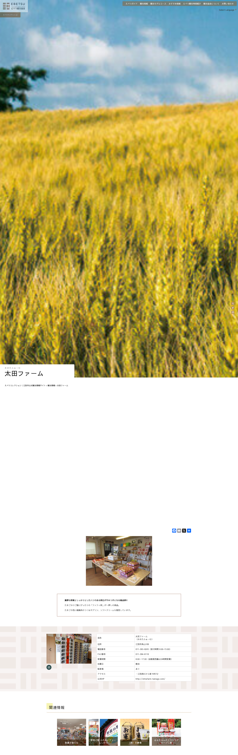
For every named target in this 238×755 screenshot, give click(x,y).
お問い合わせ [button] (228, 3)
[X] (184, 531)
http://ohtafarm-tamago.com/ (150, 678)
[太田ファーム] (119, 561)
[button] (49, 649)
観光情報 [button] (144, 3)
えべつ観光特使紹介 (192, 3)
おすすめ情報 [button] (175, 3)
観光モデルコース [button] (158, 3)
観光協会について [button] (211, 3)
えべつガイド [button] (131, 3)
